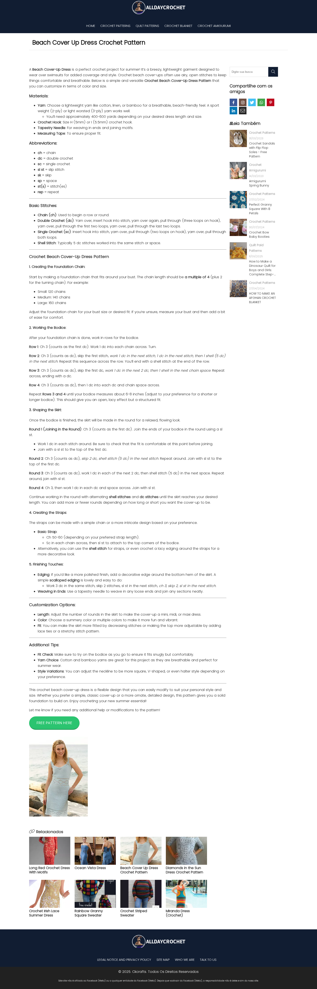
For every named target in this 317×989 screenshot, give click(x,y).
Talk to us (208, 959)
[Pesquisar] (273, 72)
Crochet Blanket (178, 25)
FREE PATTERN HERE (54, 722)
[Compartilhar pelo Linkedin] (233, 110)
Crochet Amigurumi (214, 25)
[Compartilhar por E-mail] (242, 110)
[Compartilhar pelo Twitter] (252, 102)
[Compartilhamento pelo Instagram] (242, 102)
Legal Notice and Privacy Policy (124, 959)
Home (90, 25)
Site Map (163, 959)
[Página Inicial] (158, 7)
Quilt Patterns (147, 25)
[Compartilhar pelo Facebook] (233, 102)
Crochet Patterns (115, 25)
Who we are (185, 959)
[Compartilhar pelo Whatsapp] (261, 102)
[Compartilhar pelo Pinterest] (270, 102)
